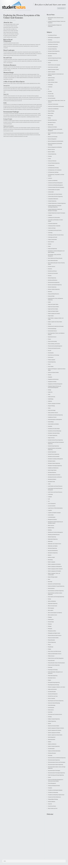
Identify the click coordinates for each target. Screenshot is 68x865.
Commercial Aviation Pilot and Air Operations (56, 187)
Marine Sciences (51, 525)
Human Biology (51, 421)
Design (49, 246)
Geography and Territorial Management (55, 383)
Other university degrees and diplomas (55, 612)
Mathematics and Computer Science (54, 543)
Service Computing (51, 698)
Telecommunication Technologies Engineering (56, 772)
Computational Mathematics (53, 198)
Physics (49, 644)
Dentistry (49, 244)
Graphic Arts (50, 392)
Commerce (50, 178)
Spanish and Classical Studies (53, 725)
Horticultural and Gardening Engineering (55, 414)
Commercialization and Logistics (54, 189)
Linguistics (50, 510)
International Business (52, 472)
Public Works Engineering (52, 675)
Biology (49, 117)
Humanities (50, 426)
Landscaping (50, 494)
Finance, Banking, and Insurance (54, 343)
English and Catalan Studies (53, 304)
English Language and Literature (54, 313)
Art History (50, 91)
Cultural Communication (52, 239)
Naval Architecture (51, 588)
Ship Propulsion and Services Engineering (55, 700)
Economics (50, 268)
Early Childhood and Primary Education (55, 258)
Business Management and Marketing (55, 147)
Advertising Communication (53, 44)
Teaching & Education (52, 753)
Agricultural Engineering (52, 53)
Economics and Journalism (53, 273)
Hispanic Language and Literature (54, 403)
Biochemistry (50, 115)
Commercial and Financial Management (55, 182)
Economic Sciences (51, 266)
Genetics (49, 374)
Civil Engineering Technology (53, 167)
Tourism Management (52, 783)
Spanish (49, 723)
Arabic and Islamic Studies (53, 82)
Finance (49, 339)
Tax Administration (51, 748)
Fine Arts (49, 350)
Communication (51, 191)
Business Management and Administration (55, 141)
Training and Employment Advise (54, 785)
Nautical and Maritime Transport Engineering (56, 586)
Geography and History (52, 381)
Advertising (50, 39)
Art (48, 89)
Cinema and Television (52, 160)
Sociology (50, 716)
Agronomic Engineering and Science (54, 58)
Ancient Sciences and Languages (54, 64)
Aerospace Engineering (52, 48)
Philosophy (50, 628)
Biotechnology (50, 124)
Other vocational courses (52, 614)
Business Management (52, 138)
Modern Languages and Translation (54, 571)
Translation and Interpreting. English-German (56, 794)
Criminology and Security (52, 237)
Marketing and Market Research (54, 534)
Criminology (50, 232)
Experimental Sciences (52, 336)
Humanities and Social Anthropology (54, 430)
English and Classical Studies (53, 306)
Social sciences (51, 709)
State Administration (51, 739)
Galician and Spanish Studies (53, 372)
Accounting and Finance (52, 35)
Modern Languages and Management (55, 566)
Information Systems (51, 461)
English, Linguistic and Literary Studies (55, 321)
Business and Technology (52, 136)
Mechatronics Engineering (53, 552)
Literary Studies (51, 514)
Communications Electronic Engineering (55, 196)
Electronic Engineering (52, 287)
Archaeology (50, 84)
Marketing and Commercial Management (55, 532)
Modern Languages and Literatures (54, 564)
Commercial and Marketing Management (55, 185)
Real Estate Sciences (52, 677)
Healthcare (50, 401)
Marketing (50, 530)
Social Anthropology (51, 705)
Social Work (50, 712)
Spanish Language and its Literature (54, 730)
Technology (50, 755)
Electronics (50, 291)
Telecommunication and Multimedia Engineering (56, 757)
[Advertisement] (30, 33)
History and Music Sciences (53, 412)
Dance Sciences (51, 241)
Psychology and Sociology (53, 669)
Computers (50, 215)
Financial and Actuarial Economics (54, 348)
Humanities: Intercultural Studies (54, 433)
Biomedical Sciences (52, 122)
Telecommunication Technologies (54, 770)
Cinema (49, 158)
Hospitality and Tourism (52, 417)
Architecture (50, 86)
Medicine (49, 555)
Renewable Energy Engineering (54, 682)
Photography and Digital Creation (54, 633)
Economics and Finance (52, 271)
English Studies (51, 315)
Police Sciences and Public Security (54, 651)
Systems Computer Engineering (54, 746)
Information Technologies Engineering (55, 465)
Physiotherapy (50, 646)
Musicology (50, 581)
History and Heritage (51, 410)
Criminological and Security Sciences (54, 230)
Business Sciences (51, 149)
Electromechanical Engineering (53, 282)
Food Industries (51, 352)
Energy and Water (51, 296)
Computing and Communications (54, 217)
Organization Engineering (52, 603)
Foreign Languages (51, 359)
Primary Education (51, 660)
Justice (49, 483)
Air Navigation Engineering (53, 60)
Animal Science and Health (53, 67)
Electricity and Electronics (52, 280)
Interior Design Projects (52, 470)
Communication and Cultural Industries (55, 194)
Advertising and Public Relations (54, 42)
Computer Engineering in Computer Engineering (57, 203)
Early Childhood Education (53, 260)
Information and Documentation (53, 456)
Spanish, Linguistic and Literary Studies (55, 734)
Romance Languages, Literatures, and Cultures (56, 687)
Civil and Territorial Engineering (53, 163)
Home (5, 10)
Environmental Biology (52, 328)
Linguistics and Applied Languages (54, 512)
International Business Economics (54, 474)
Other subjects (50, 610)
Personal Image (51, 621)
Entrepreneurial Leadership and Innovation (56, 326)
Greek (49, 394)
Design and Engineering (52, 248)
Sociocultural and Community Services (55, 714)
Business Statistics (51, 151)
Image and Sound (51, 437)
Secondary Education (52, 691)
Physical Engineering (52, 642)
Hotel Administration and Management (55, 419)
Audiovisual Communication (53, 104)
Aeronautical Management (53, 46)
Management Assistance (52, 519)
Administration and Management (54, 37)
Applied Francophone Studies (53, 69)
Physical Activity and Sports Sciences (54, 635)
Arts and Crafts (50, 93)
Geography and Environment (53, 379)
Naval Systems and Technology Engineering (56, 596)
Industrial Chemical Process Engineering (55, 440)
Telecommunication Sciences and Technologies (56, 762)
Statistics (49, 741)
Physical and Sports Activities (53, 637)
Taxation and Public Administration (54, 750)
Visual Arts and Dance (52, 806)
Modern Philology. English (52, 577)
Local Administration (51, 517)
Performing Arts (51, 619)
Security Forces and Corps (53, 696)
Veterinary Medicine (51, 801)
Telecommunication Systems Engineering (55, 764)
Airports (49, 62)
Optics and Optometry (52, 601)
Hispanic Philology (51, 405)
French (49, 364)
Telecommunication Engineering (54, 760)
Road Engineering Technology (53, 684)
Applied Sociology (51, 77)
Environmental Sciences (52, 330)
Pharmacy (50, 624)
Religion (49, 680)
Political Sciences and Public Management (55, 658)
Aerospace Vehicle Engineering (53, 51)
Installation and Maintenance (53, 467)
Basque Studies (51, 113)
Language (50, 496)
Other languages (51, 608)
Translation (50, 787)
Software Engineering (52, 721)
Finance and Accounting (52, 341)
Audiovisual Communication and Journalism (56, 106)
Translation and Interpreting (53, 792)
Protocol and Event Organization (54, 665)
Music (49, 579)
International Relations (52, 479)
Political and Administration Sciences (54, 653)
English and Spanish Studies (53, 311)
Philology (49, 626)
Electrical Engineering (52, 277)
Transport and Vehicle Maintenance (54, 797)
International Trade (51, 481)
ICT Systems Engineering (52, 435)
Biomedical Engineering (52, 120)
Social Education (51, 707)
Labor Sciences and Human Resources (55, 492)
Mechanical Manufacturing (53, 550)
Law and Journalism (51, 505)
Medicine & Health (51, 557)
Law (49, 501)
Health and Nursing (51, 396)
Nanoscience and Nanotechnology (54, 583)
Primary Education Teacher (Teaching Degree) (56, 662)
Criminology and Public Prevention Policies (56, 234)
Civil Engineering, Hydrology (53, 172)
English (49, 302)
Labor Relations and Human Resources (55, 486)
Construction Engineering (52, 223)
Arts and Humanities (51, 98)
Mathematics (50, 541)
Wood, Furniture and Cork (52, 808)
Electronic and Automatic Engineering (55, 284)
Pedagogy (50, 617)
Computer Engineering (52, 201)
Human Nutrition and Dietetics (53, 424)
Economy (49, 275)
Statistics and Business (52, 744)
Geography (8, 10)
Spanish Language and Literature (54, 732)
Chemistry (50, 156)
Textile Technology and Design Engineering (56, 775)
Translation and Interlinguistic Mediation (55, 790)
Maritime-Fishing (51, 527)
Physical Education (51, 640)
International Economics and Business (55, 477)
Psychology (50, 667)
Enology (49, 324)
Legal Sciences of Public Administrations (55, 508)
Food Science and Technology (53, 355)
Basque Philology (51, 111)
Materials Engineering (52, 536)
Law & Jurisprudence (52, 503)
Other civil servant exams (52, 605)
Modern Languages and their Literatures (55, 568)
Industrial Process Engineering (53, 454)
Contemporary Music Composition (54, 225)
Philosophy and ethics (52, 630)
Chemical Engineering (52, 154)
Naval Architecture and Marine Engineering (56, 590)
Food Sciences (50, 357)
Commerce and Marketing (52, 180)
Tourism (49, 777)
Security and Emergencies (53, 693)
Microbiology (50, 559)
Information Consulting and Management (55, 458)
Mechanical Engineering (52, 548)
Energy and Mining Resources (53, 293)
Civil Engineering (51, 165)
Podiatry (49, 649)
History (49, 408)
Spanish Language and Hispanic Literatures (56, 728)
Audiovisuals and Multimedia (53, 108)
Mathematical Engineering (53, 539)
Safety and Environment (52, 689)
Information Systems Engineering (54, 463)
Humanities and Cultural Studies (54, 428)
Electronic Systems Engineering (54, 289)
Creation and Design (52, 228)
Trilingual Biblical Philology (53, 799)
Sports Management (51, 737)
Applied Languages (51, 71)
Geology (49, 389)
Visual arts (50, 803)
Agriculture (50, 55)
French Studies (50, 366)
